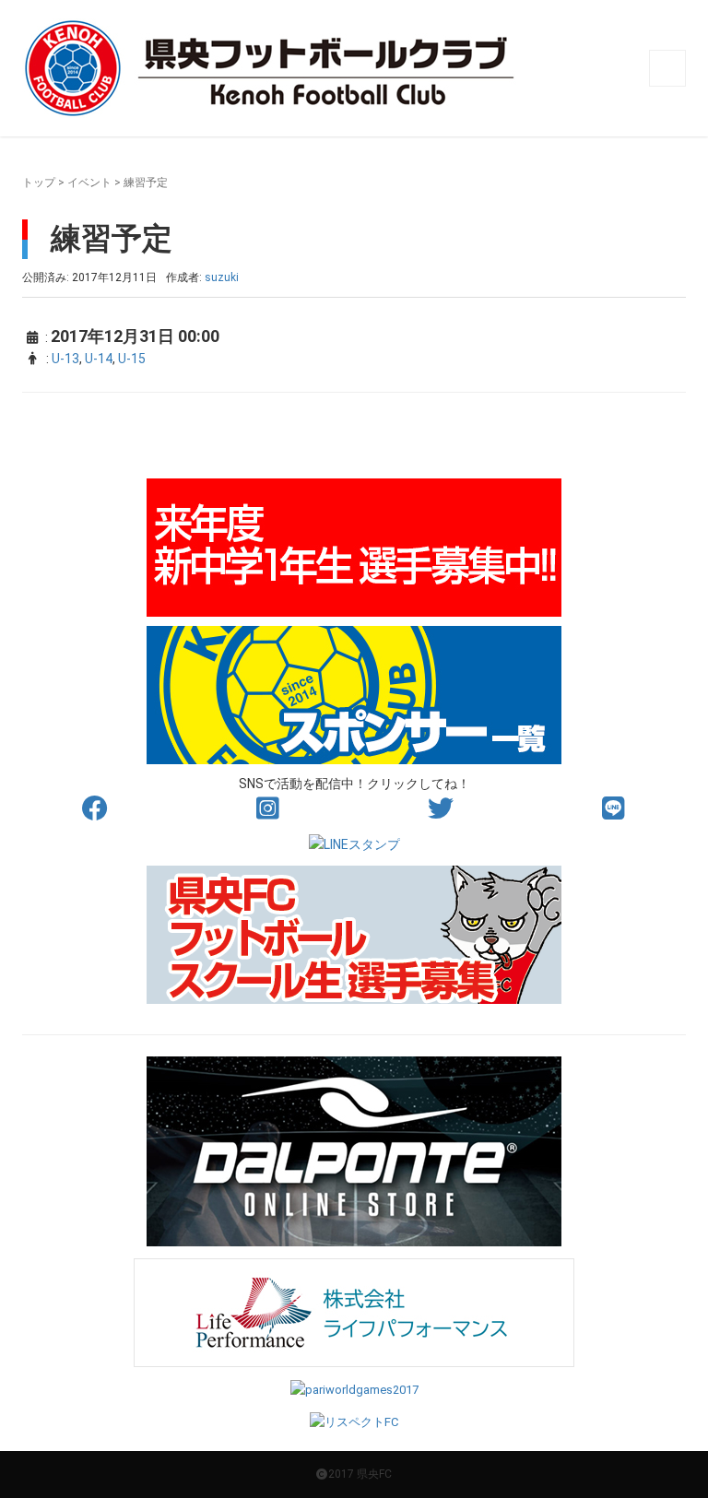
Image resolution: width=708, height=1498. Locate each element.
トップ (38, 182)
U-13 (65, 358)
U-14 (98, 358)
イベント (89, 182)
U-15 (132, 358)
